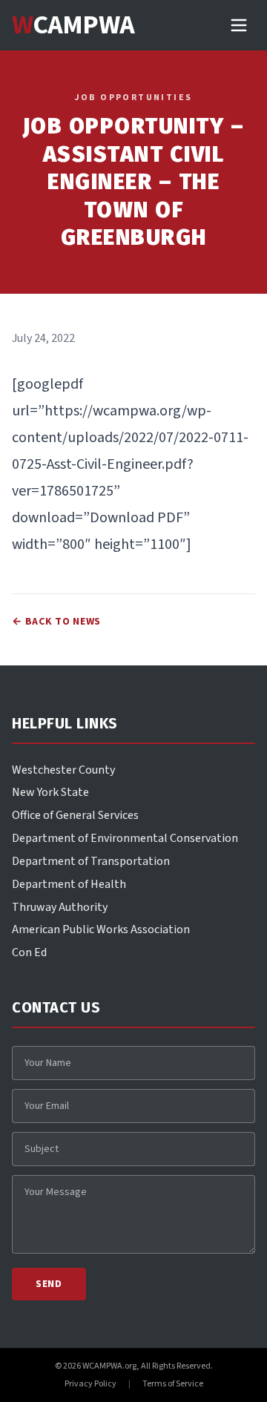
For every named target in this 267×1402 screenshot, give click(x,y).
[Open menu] (238, 25)
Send (49, 1284)
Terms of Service (172, 1384)
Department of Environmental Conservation (125, 838)
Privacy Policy (90, 1384)
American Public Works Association (101, 929)
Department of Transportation (91, 861)
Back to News (56, 621)
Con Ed (29, 952)
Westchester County (63, 770)
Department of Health (69, 884)
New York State (50, 792)
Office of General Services (75, 815)
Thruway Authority (60, 907)
